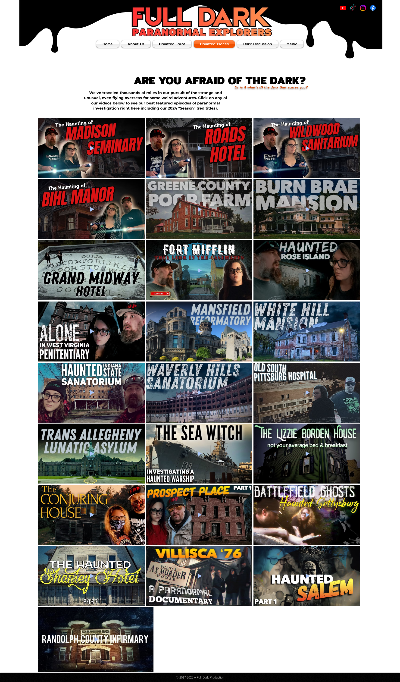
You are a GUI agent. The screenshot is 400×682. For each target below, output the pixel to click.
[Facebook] (373, 8)
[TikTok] (353, 8)
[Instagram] (363, 8)
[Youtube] (343, 8)
